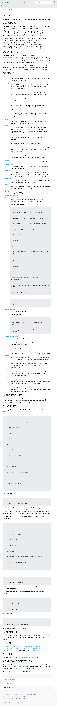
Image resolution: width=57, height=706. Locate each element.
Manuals (4, 6)
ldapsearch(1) (39, 646)
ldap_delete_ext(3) (37, 57)
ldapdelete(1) (16, 646)
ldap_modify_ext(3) (22, 57)
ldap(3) (15, 648)
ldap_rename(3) (8, 59)
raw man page (8, 683)
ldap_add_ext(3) (8, 57)
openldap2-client (20, 6)
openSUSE (14, 2)
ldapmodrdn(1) (28, 646)
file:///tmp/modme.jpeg (24, 472)
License (52, 702)
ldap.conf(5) (7, 648)
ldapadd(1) (6, 646)
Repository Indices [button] (28, 2)
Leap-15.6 (11, 6)
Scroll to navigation (8, 10)
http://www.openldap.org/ (28, 657)
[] (5, 76)
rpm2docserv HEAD (44, 702)
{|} (6, 191)
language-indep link (9, 679)
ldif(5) (5, 402)
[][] (10, 195)
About (20, 2)
